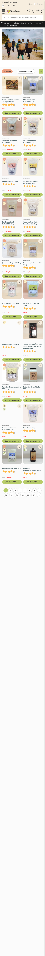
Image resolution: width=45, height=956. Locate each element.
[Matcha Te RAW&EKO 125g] (33, 289)
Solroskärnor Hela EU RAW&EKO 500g (31, 182)
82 (6, 495)
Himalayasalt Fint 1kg (10, 303)
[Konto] (33, 11)
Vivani (24, 341)
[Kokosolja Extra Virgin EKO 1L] (33, 373)
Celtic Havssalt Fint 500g (11, 468)
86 (28, 495)
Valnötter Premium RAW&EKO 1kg (9, 141)
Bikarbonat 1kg (29, 428)
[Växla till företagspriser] (36, 4)
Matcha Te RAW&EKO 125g (31, 304)
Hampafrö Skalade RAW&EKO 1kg (9, 429)
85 (23, 495)
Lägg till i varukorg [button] (12, 113)
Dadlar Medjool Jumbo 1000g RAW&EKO (10, 101)
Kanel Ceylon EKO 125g (11, 344)
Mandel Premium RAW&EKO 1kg (29, 141)
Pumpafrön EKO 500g (10, 181)
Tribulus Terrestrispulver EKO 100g (11, 388)
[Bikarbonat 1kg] (33, 414)
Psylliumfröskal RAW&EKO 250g (8, 223)
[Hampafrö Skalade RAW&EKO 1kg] (12, 414)
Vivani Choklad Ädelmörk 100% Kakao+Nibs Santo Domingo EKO (32, 346)
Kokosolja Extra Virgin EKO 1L (31, 388)
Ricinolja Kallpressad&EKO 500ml (32, 469)
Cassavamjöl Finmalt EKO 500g (32, 264)
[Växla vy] (41, 71)
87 (34, 495)
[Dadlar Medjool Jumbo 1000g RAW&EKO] (12, 86)
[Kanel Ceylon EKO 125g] (12, 330)
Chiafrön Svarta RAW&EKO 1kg (29, 101)
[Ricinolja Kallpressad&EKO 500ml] (33, 454)
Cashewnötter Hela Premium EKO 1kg (30, 223)
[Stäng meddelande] (43, 23)
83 (11, 495)
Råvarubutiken (5, 97)
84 (17, 495)
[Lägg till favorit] (19, 78)
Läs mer (38, 23)
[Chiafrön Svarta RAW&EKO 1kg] (33, 86)
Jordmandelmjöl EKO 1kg (11, 263)
